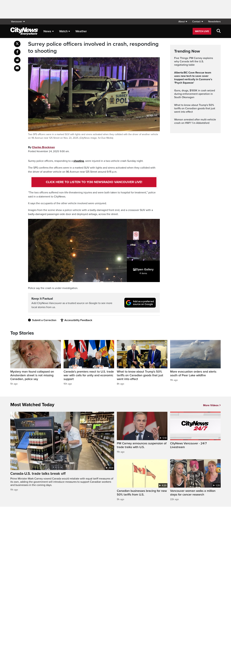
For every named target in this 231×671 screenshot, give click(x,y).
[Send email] (17, 68)
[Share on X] (17, 44)
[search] (219, 31)
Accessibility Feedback (78, 320)
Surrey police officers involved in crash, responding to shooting (93, 47)
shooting (78, 161)
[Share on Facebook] (17, 52)
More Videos (211, 405)
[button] (183, 21)
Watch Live (202, 31)
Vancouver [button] (16, 21)
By (41, 147)
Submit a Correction (44, 320)
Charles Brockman (43, 147)
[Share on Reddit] (17, 60)
